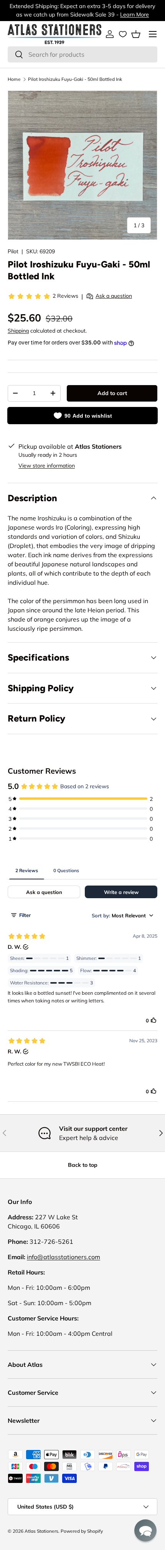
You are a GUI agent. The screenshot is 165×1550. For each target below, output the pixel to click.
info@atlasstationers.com (63, 1257)
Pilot (13, 251)
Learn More (134, 14)
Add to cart (112, 393)
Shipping (18, 330)
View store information (46, 465)
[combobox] (82, 54)
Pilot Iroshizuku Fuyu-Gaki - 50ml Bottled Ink (75, 79)
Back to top (82, 1164)
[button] (135, 34)
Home (14, 79)
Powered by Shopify (82, 1531)
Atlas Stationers (41, 1531)
